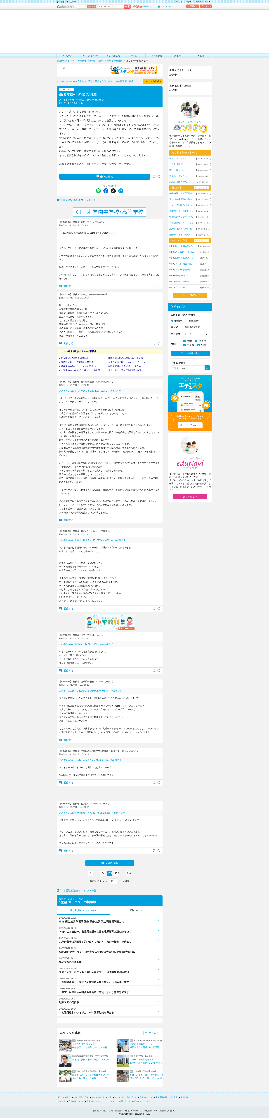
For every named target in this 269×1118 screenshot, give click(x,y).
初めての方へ (166, 6)
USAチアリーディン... (178, 158)
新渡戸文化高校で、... (184, 258)
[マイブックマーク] (154, 286)
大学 (64, 902)
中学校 (178, 321)
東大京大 (173, 1097)
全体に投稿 (106, 176)
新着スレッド (136, 910)
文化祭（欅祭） (181, 287)
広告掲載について (75, 1101)
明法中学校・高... (204, 205)
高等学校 (194, 321)
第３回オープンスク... (178, 176)
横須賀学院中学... (204, 170)
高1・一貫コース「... (178, 170)
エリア (174, 327)
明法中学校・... (205, 264)
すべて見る (150, 1033)
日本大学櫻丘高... (204, 158)
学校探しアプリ (148, 6)
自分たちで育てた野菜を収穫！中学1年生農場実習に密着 (105, 81)
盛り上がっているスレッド (83, 910)
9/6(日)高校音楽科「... (184, 270)
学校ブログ (131, 1097)
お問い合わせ (124, 1101)
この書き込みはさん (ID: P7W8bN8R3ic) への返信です (92, 540)
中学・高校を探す (80, 1097)
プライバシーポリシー (106, 1101)
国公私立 (176, 334)
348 (129, 873)
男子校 (202, 341)
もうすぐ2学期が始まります (181, 205)
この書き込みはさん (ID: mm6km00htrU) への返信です (90, 690)
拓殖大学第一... (205, 282)
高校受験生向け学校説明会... (181, 211)
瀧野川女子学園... (204, 211)
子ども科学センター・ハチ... (181, 223)
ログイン (207, 6)
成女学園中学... (205, 252)
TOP (60, 1097)
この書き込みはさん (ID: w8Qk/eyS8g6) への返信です (92, 813)
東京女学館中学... (204, 199)
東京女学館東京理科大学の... (181, 199)
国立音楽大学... (205, 270)
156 (117, 873)
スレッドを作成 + (152, 81)
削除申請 (137, 1101)
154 (102, 873)
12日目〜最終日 (176, 164)
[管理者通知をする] (159, 176)
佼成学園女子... (205, 276)
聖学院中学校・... (204, 229)
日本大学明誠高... (204, 176)
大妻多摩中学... (205, 288)
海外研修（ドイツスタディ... (181, 235)
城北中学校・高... (204, 217)
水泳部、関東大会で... (178, 182)
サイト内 (82, 6)
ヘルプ (146, 1101)
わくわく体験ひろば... (184, 246)
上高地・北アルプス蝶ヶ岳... (181, 229)
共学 (189, 341)
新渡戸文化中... (205, 258)
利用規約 (90, 1101)
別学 (203, 345)
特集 (109, 1097)
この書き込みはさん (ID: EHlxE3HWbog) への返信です (90, 391)
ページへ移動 (123, 881)
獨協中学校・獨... (204, 235)
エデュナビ (119, 1097)
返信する (68, 286)
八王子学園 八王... (203, 182)
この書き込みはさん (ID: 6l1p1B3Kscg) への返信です (87, 644)
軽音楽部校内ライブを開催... (181, 217)
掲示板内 (91, 6)
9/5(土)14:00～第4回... (184, 252)
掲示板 (67, 1097)
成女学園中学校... (204, 193)
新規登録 (194, 6)
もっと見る (199, 188)
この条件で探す (192, 353)
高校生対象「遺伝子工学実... (181, 193)
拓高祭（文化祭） (182, 281)
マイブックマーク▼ (183, 2)
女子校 (190, 345)
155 (110, 873)
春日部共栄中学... (204, 164)
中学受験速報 (161, 1097)
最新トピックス (146, 1097)
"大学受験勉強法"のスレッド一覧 (77, 200)
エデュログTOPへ (189, 295)
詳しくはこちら (188, 425)
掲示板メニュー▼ (203, 2)
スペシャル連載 (98, 1097)
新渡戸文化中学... (204, 223)
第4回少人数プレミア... (184, 276)
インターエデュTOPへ (68, 2)
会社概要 (61, 1101)
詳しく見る (188, 496)
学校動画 (184, 1097)
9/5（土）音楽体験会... (184, 264)
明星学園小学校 (205, 246)
